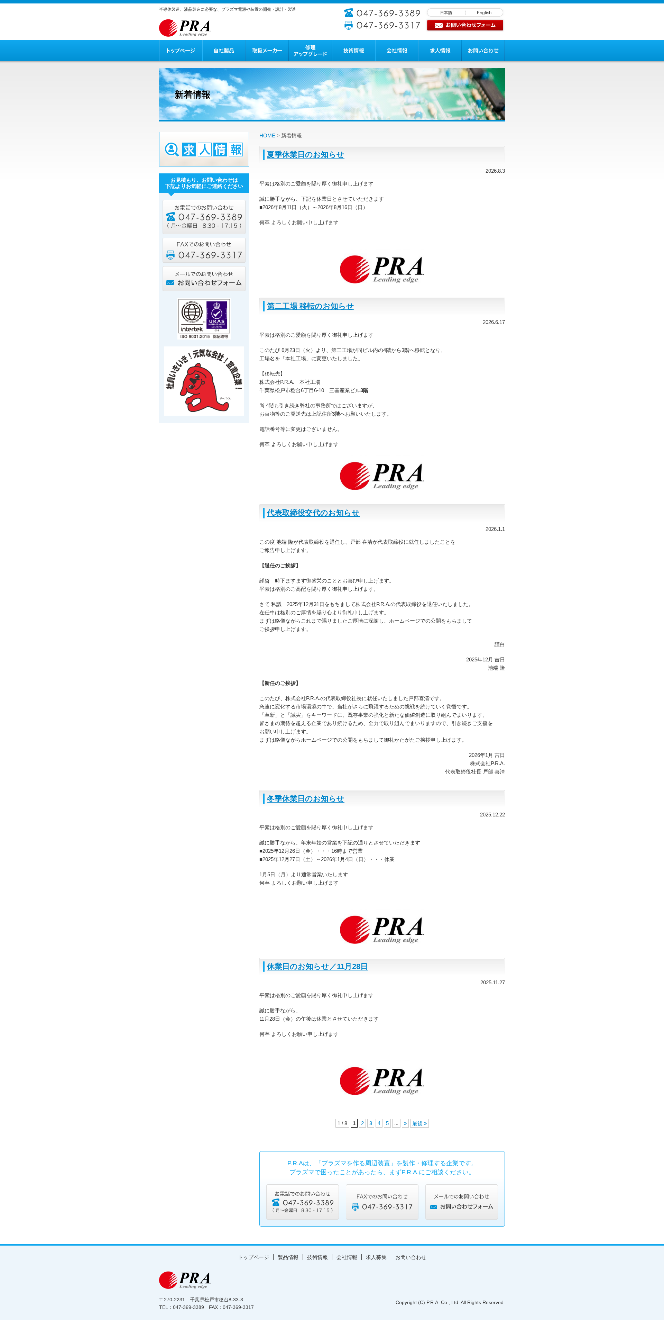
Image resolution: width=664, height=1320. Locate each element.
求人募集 (376, 1257)
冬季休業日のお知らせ (305, 798)
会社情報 (346, 1257)
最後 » (419, 1123)
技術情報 (317, 1257)
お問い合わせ (410, 1257)
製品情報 (288, 1257)
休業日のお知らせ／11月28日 (317, 966)
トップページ (253, 1257)
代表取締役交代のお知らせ (313, 512)
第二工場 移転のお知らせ (310, 306)
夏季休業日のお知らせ (305, 154)
